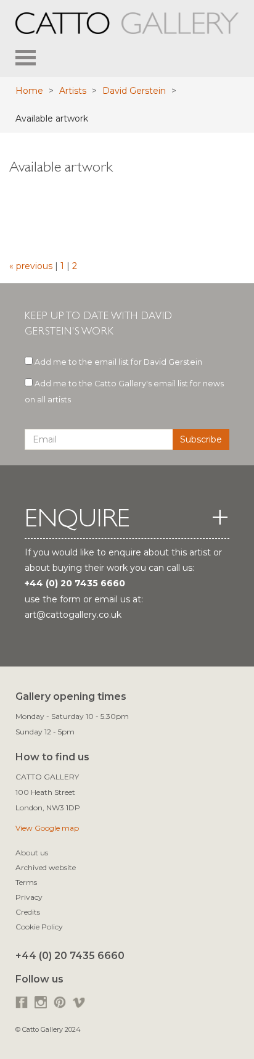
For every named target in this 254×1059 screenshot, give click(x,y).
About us (31, 852)
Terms (26, 882)
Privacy (29, 897)
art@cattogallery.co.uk (73, 614)
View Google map (47, 828)
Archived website (45, 867)
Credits (27, 911)
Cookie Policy (39, 926)
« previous (32, 266)
